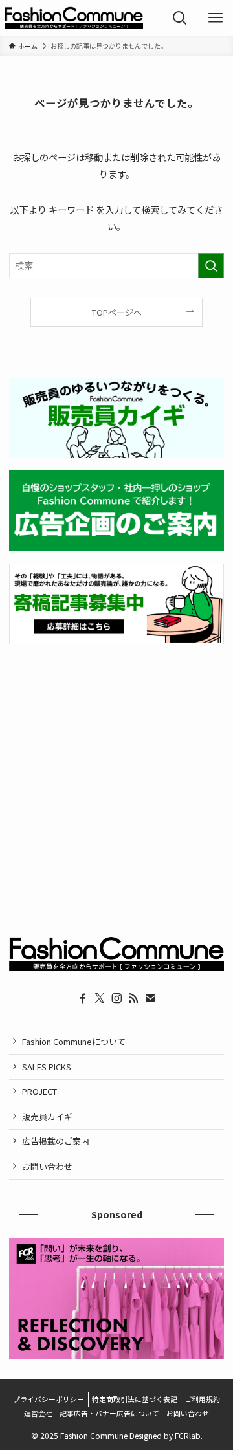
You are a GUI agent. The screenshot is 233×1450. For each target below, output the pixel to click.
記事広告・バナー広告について (109, 1413)
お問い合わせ (47, 1166)
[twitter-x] (99, 998)
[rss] (133, 998)
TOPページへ (117, 312)
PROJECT (39, 1091)
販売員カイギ (47, 1116)
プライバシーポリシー (48, 1399)
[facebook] (82, 998)
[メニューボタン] (215, 18)
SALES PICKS (46, 1066)
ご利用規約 (202, 1399)
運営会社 (38, 1413)
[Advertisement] (116, 777)
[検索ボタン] (179, 18)
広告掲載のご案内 (55, 1141)
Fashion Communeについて (74, 1041)
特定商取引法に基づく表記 (134, 1399)
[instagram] (116, 998)
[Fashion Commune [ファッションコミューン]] (74, 18)
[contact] (150, 998)
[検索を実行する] (211, 265)
